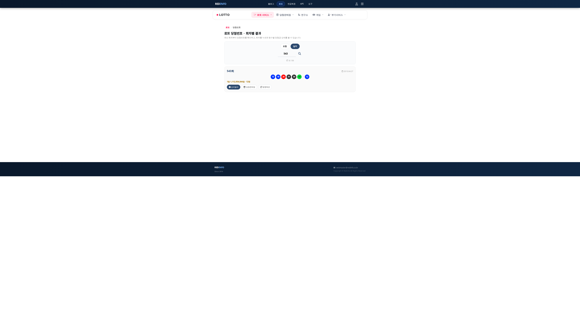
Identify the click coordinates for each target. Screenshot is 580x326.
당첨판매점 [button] (285, 14)
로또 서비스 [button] (263, 14)
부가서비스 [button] (337, 14)
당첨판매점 (250, 87)
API (302, 3)
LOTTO (224, 15)
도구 (310, 3)
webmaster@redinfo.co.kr (347, 167)
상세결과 (234, 87)
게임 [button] (318, 14)
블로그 (271, 3)
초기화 (291, 60)
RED (220, 4)
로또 (281, 3)
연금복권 (291, 3)
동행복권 (266, 87)
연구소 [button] (304, 14)
